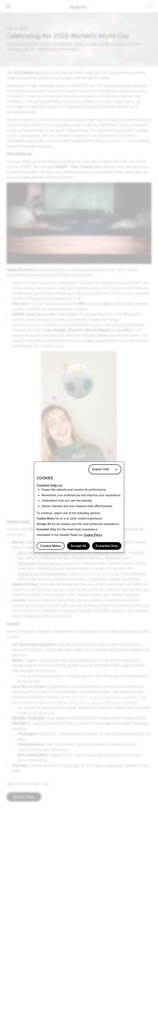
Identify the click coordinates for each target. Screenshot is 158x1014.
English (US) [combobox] (100, 469)
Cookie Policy (93, 535)
